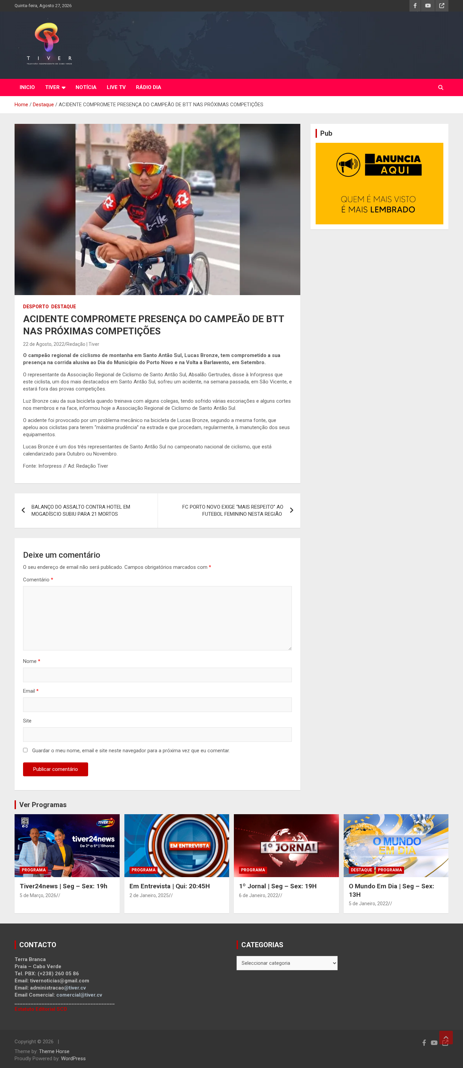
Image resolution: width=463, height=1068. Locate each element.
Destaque (63, 306)
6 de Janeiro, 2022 (258, 895)
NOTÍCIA (86, 87)
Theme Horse (54, 1051)
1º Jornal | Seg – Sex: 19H (278, 886)
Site (27, 721)
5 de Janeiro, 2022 (368, 903)
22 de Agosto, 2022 (43, 344)
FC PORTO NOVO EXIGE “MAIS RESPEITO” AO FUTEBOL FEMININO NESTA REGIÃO (232, 510)
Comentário (38, 580)
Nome (31, 661)
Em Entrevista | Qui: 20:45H (169, 886)
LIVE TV (116, 87)
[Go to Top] (446, 1037)
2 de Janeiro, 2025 (149, 895)
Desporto (36, 306)
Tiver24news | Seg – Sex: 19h (63, 886)
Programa (34, 870)
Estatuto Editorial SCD (41, 1009)
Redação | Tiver (82, 344)
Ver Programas (43, 805)
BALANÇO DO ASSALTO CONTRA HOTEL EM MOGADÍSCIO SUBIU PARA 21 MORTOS (81, 510)
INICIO (27, 87)
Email (31, 691)
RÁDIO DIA (148, 87)
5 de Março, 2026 (38, 895)
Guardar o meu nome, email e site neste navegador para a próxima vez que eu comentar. (131, 751)
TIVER (52, 87)
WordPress (73, 1058)
